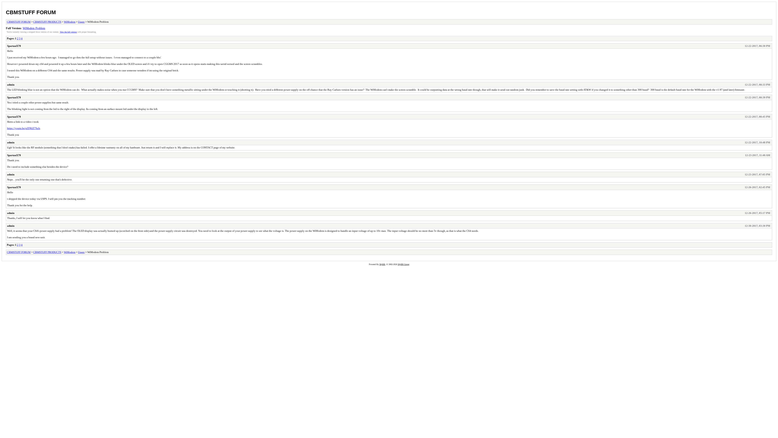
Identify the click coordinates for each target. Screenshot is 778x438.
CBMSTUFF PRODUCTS (47, 21)
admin (10, 84)
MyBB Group (403, 264)
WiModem (69, 21)
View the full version (68, 32)
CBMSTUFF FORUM (31, 12)
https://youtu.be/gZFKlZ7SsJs (23, 128)
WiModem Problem (34, 28)
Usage (81, 21)
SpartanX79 (14, 45)
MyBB (382, 264)
